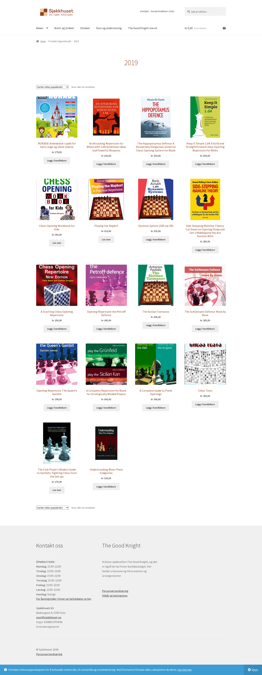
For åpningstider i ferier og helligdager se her (63, 599)
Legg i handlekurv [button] (57, 160)
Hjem (43, 41)
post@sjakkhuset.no (48, 617)
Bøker (39, 28)
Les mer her (185, 669)
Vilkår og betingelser (115, 595)
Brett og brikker (64, 28)
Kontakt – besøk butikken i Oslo (157, 11)
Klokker (85, 28)
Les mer (57, 242)
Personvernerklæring (115, 591)
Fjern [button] (255, 669)
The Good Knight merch (142, 28)
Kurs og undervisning (109, 28)
